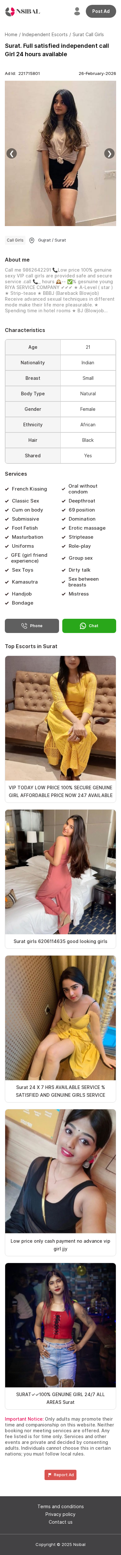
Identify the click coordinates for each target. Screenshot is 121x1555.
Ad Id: (22, 73)
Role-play (80, 546)
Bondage (22, 603)
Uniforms (23, 546)
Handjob (22, 594)
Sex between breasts (83, 582)
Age (32, 347)
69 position (82, 510)
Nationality (33, 362)
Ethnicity (33, 424)
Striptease (81, 537)
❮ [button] (12, 153)
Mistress (79, 594)
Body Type (33, 393)
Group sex (81, 558)
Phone (36, 625)
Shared (33, 455)
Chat (93, 625)
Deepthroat (82, 501)
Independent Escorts (45, 34)
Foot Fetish (25, 528)
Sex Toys (22, 570)
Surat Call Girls (88, 34)
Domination (82, 519)
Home (11, 34)
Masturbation (27, 537)
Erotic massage (87, 528)
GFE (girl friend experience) (29, 558)
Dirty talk (79, 570)
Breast (32, 378)
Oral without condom (82, 489)
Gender (33, 409)
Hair (32, 440)
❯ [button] (109, 153)
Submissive (25, 519)
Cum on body (27, 510)
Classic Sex (25, 501)
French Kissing (29, 489)
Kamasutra (25, 582)
